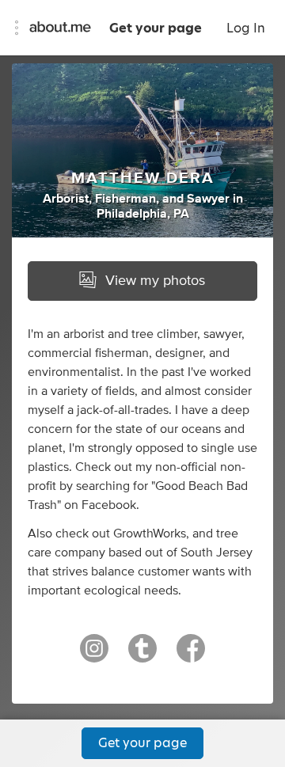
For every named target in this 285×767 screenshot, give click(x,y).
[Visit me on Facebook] (191, 655)
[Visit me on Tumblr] (142, 655)
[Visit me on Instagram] (94, 655)
